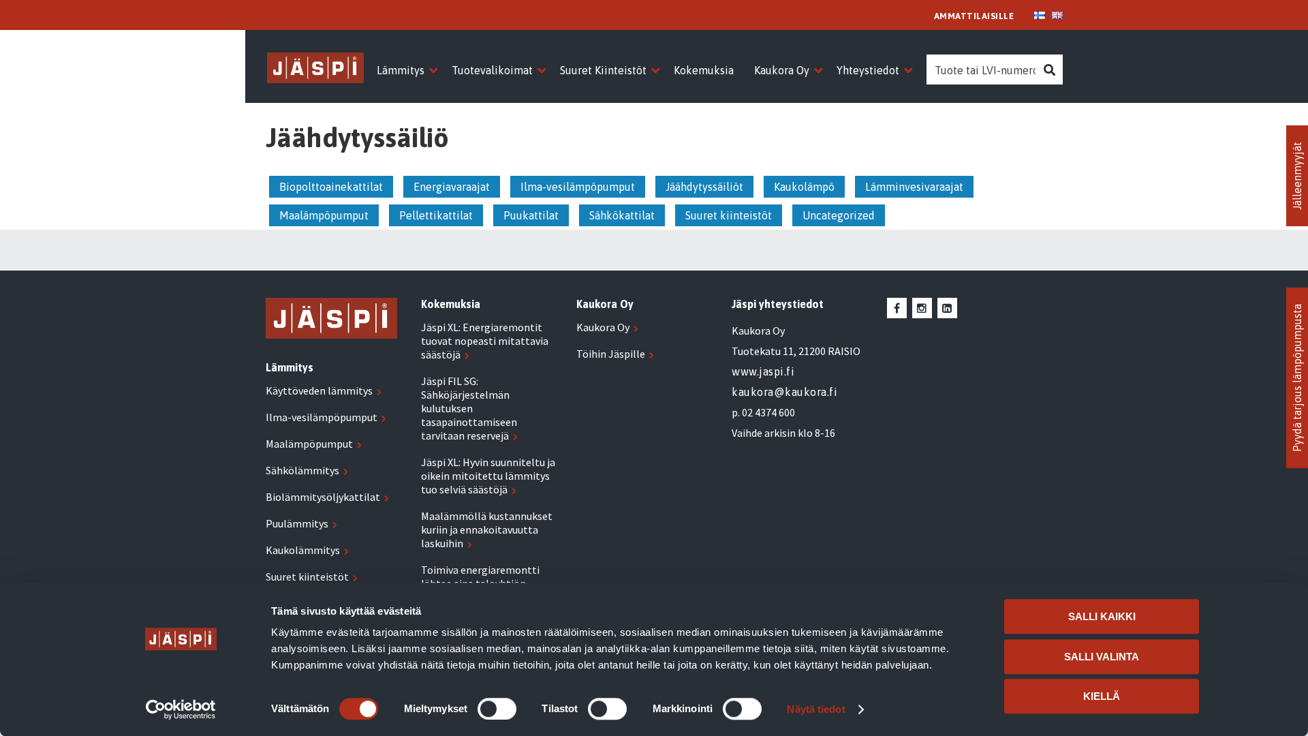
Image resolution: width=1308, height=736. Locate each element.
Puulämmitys (297, 523)
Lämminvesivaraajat (914, 187)
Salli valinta (1101, 656)
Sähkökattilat (622, 215)
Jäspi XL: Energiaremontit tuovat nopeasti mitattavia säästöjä (484, 340)
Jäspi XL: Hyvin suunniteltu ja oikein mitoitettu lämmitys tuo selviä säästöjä (488, 475)
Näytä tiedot (816, 709)
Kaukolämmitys (303, 550)
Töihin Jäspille (610, 354)
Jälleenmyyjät (1297, 176)
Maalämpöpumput (324, 215)
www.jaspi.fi (763, 371)
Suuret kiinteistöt (728, 215)
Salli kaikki (1102, 616)
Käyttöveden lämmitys (319, 390)
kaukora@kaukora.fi (784, 392)
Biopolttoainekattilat (331, 187)
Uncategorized (839, 215)
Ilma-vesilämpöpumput (577, 187)
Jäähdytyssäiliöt (704, 187)
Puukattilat (531, 215)
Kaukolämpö (804, 187)
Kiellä (1101, 696)
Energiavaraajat (452, 187)
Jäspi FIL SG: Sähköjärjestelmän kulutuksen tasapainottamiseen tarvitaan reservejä (469, 408)
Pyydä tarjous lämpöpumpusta (1297, 378)
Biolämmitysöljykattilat (323, 497)
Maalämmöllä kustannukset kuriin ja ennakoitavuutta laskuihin (486, 529)
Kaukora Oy (602, 327)
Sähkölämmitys (302, 470)
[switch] (497, 709)
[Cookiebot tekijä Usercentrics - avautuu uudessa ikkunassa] (180, 709)
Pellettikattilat (436, 215)
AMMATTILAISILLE (974, 16)
